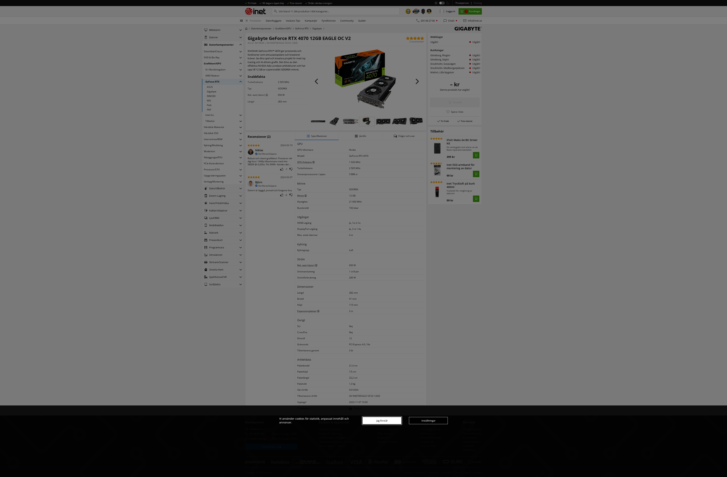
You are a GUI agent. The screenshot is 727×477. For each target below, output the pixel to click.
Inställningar (428, 420)
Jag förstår (382, 420)
